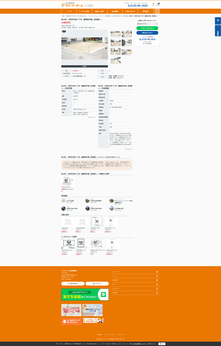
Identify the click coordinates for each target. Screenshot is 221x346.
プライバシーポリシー (110, 334)
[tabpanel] (121, 47)
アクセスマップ (116, 288)
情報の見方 (93, 117)
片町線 (110, 76)
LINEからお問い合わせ (147, 28)
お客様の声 (115, 280)
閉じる (162, 343)
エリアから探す (84, 11)
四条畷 (115, 76)
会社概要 (115, 11)
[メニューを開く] (157, 11)
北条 (70, 25)
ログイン (153, 5)
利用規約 (99, 334)
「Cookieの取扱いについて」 (139, 343)
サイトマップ (121, 334)
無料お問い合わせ (147, 32)
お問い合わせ (130, 11)
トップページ (115, 271)
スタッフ (114, 276)
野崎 (114, 77)
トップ (69, 11)
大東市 (67, 25)
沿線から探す (99, 11)
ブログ (114, 284)
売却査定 (145, 11)
